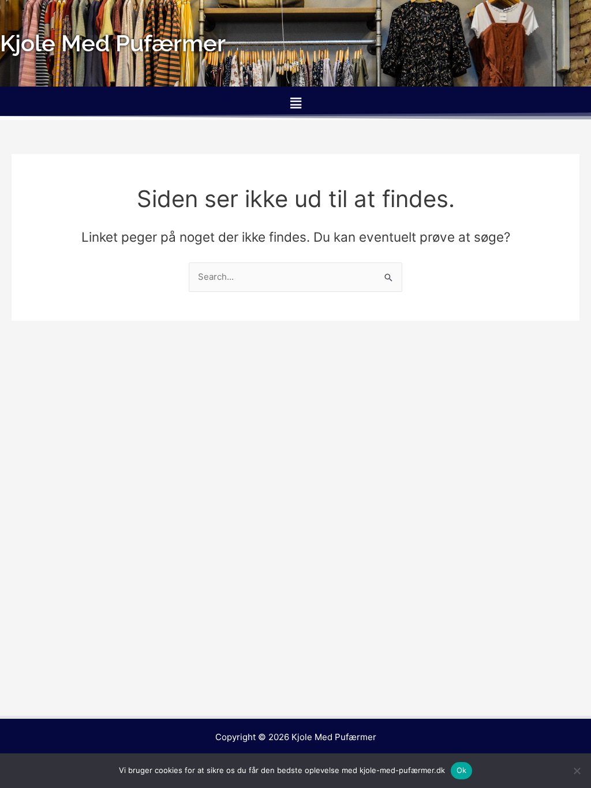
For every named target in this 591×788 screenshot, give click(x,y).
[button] (295, 103)
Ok (462, 770)
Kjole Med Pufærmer (333, 736)
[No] (576, 770)
